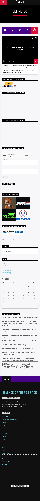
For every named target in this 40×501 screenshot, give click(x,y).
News (19, 38)
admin (5, 60)
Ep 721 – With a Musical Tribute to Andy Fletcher (20, 341)
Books (4, 425)
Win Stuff (4, 464)
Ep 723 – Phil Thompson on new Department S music (19, 330)
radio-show (5, 453)
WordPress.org (6, 273)
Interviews (5, 442)
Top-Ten (4, 459)
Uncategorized (6, 461)
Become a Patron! (7, 188)
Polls (3, 450)
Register (4, 263)
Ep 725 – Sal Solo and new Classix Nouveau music (20, 318)
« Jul (3, 306)
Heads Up (13, 38)
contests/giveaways (8, 431)
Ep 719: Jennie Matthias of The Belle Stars (17, 349)
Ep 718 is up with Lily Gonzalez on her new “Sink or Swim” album (19, 353)
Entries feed (5, 268)
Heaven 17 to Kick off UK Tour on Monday (20, 49)
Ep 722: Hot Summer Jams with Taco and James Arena (19, 336)
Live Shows (5, 445)
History (4, 439)
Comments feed (7, 270)
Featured (4, 433)
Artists (5, 38)
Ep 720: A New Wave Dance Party (14, 345)
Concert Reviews (7, 428)
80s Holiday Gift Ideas (8, 417)
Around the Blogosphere (9, 419)
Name (3, 168)
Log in (4, 266)
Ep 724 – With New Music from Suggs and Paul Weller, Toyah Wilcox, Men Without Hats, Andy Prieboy (19, 323)
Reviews (4, 456)
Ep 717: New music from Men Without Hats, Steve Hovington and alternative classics (18, 359)
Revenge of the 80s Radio (11, 314)
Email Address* (6, 159)
